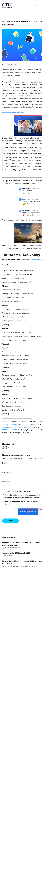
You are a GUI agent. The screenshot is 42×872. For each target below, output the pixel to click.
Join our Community (10, 424)
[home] (7, 5)
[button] (36, 5)
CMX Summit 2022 (9, 430)
